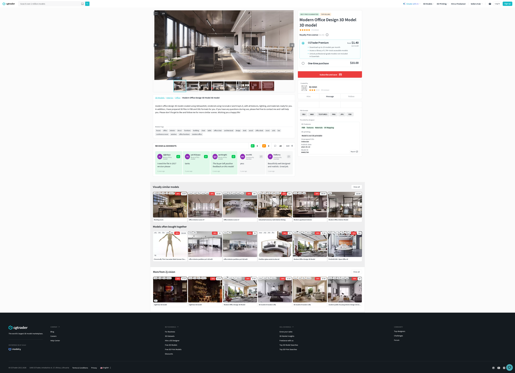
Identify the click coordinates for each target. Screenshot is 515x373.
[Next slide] (292, 45)
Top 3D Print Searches (288, 349)
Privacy (94, 368)
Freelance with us (286, 340)
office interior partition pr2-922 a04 (235, 259)
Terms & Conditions (80, 368)
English (104, 367)
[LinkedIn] (494, 368)
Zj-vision (313, 86)
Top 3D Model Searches (288, 345)
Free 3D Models (171, 345)
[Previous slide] (156, 45)
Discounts (169, 354)
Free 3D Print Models (173, 349)
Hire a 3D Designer (172, 340)
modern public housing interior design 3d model (345, 305)
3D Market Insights (286, 336)
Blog (52, 331)
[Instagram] (504, 367)
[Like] (308, 104)
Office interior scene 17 (231, 220)
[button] (82, 4)
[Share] (351, 104)
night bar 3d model (160, 305)
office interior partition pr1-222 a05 (201, 259)
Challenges (398, 335)
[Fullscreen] (156, 13)
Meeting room (158, 220)
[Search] (87, 4)
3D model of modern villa (267, 305)
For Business (170, 331)
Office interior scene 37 (196, 220)
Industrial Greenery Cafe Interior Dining (272, 220)
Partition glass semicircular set (269, 259)
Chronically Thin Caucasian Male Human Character (171, 259)
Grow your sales (285, 331)
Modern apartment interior (303, 220)
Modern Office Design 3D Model (234, 305)
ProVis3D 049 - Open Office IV (338, 259)
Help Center (55, 340)
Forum (396, 340)
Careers (53, 336)
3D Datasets (169, 336)
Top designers (399, 331)
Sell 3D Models (285, 327)
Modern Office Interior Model (338, 220)
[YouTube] (499, 368)
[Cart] (490, 4)
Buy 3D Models (170, 327)
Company (53, 327)
